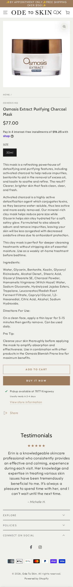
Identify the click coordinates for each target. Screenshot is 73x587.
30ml (11, 154)
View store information (26, 402)
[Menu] (5, 12)
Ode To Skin (29, 573)
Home (6, 94)
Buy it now (36, 380)
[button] (57, 12)
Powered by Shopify (37, 578)
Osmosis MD (10, 103)
